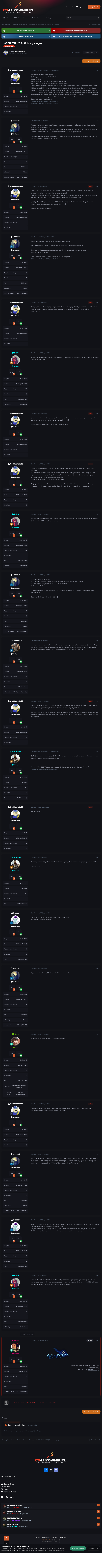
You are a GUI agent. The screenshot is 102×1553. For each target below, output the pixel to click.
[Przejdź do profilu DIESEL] (4, 1525)
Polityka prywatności (43, 1537)
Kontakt (54, 1537)
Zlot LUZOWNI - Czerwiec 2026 (14, 1505)
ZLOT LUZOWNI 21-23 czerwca (14, 1518)
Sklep (6, 1489)
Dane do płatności (10, 1492)
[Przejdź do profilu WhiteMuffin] (15, 647)
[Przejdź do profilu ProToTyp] (4, 1519)
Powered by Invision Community (51, 1541)
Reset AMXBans (12, 1524)
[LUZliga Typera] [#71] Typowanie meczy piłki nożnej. (76, 36)
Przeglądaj (49, 18)
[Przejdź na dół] (6, 1543)
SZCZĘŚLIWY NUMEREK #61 (26, 30)
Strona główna (9, 1484)
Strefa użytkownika (22, 18)
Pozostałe (25, 54)
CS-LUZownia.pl (93, 1370)
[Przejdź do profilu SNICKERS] (15, 758)
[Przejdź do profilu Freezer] (15, 919)
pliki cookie (26, 1548)
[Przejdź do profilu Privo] (15, 359)
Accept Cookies (78, 1548)
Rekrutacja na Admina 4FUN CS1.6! (76, 30)
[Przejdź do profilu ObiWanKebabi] (5, 53)
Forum (7, 18)
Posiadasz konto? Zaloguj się (75, 7)
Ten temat (90, 17)
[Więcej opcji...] (97, 70)
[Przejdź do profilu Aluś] (15, 1041)
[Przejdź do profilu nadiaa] (15, 1347)
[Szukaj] (98, 18)
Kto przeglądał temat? (91, 61)
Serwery (37, 18)
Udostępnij (76, 52)
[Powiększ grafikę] (56, 1353)
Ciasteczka (62, 1537)
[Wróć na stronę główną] (6, 1538)
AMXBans (7, 1487)
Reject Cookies (93, 1548)
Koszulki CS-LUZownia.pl (14, 1511)
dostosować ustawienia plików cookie (13, 1550)
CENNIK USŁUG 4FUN (26, 36)
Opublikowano (40, 70)
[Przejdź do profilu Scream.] (4, 1506)
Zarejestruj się (94, 7)
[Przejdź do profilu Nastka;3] (15, 127)
